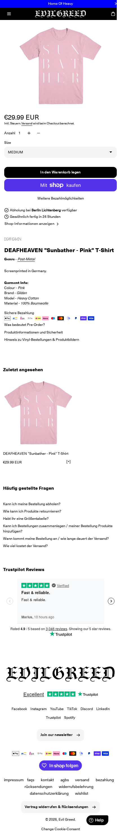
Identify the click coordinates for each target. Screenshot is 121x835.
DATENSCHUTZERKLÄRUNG (47, 800)
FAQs (40, 786)
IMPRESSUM (24, 786)
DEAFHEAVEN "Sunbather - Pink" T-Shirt (35, 460)
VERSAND (93, 786)
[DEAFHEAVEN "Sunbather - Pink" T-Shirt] (38, 420)
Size (7, 142)
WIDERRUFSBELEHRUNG (86, 793)
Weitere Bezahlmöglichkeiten (58, 198)
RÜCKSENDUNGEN (49, 793)
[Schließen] (116, 3)
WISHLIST (79, 800)
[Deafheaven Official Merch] (18, 239)
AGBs (75, 786)
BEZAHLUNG (19, 793)
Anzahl (9, 133)
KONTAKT (57, 786)
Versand (26, 123)
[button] (9, 14)
